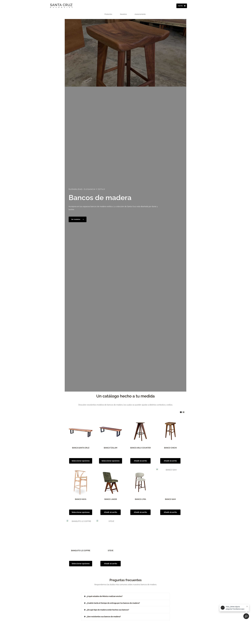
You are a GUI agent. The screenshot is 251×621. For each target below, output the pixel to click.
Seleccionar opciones (81, 461)
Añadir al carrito (140, 461)
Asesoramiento (140, 14)
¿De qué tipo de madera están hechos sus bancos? (108, 610)
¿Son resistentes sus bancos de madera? (104, 617)
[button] (125, 596)
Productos (108, 14)
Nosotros (123, 14)
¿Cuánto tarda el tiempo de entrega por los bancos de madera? (113, 603)
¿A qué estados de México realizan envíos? (105, 596)
